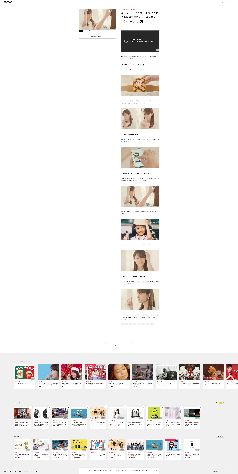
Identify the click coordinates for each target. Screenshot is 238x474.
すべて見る (220, 436)
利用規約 (143, 470)
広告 (123, 323)
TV (126, 323)
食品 (134, 323)
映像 (130, 323)
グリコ (143, 323)
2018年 (152, 323)
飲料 (138, 323)
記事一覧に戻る (119, 345)
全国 (147, 323)
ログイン (232, 2)
